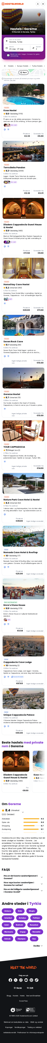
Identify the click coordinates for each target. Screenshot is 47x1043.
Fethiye (36, 918)
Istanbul (8, 918)
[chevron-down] (22, 812)
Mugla (32, 911)
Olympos (21, 939)
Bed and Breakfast (10, 602)
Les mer (12, 80)
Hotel (6, 549)
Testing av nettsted (34, 1027)
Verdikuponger (19, 1027)
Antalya (22, 918)
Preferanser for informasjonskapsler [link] (30, 1032)
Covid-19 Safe (18, 677)
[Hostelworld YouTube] (26, 980)
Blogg (9, 996)
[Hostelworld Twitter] (15, 980)
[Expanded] (4, 66)
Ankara (7, 911)
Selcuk (7, 939)
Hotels (22, 996)
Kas (34, 939)
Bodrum (19, 925)
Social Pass (23, 1001)
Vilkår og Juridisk (36, 1022)
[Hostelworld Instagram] (21, 980)
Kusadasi (34, 925)
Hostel (6, 107)
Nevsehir (36, 932)
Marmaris (8, 932)
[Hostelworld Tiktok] (36, 980)
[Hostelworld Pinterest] (31, 980)
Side (20, 911)
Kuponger (9, 1027)
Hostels (15, 996)
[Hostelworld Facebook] (10, 980)
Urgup (22, 932)
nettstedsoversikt (9, 1032)
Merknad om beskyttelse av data (16, 1022)
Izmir (6, 925)
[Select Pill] (38, 4)
